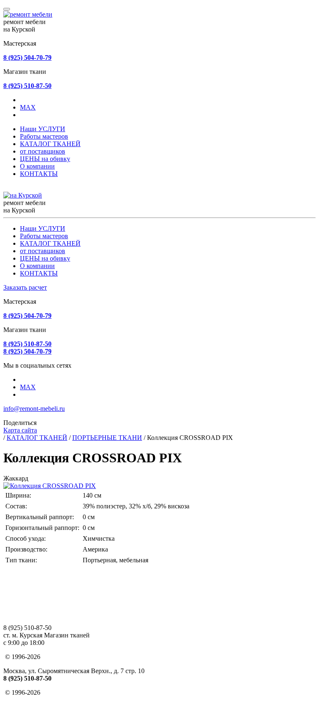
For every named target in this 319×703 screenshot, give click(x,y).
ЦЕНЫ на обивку (45, 158)
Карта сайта (20, 430)
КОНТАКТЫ (39, 173)
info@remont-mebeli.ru (34, 408)
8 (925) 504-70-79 (27, 57)
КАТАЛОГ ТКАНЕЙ (50, 143)
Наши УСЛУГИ (42, 128)
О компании (37, 166)
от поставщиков (42, 151)
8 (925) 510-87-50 (27, 85)
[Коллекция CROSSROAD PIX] (49, 485)
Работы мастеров (44, 136)
